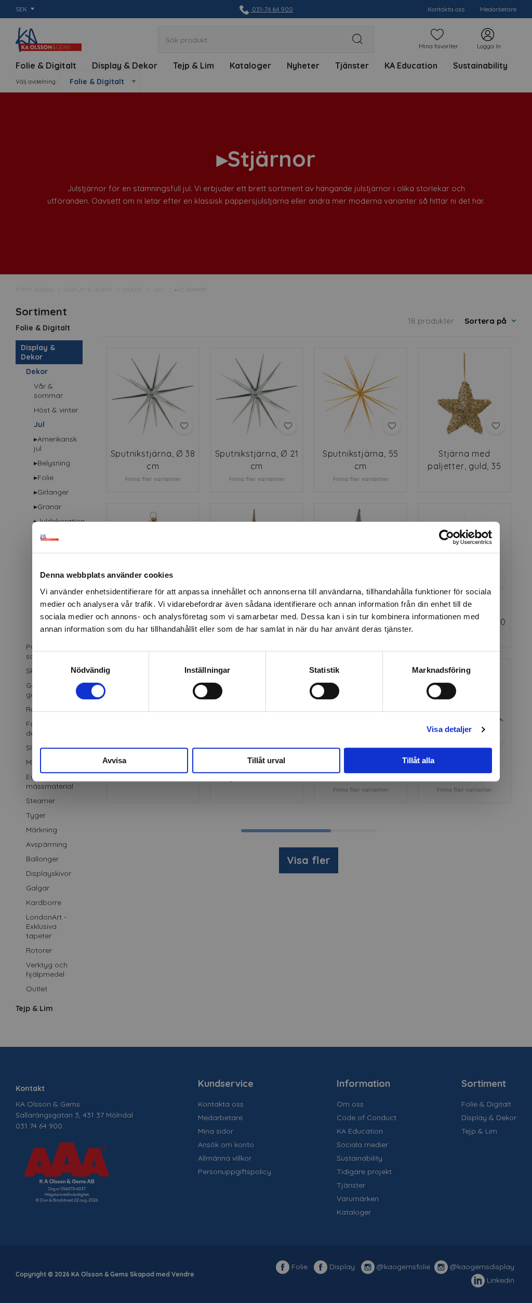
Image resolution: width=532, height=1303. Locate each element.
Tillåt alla (418, 760)
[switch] (207, 691)
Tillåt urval (266, 760)
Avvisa (114, 760)
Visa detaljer (449, 729)
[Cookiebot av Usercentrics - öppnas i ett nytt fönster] (446, 537)
